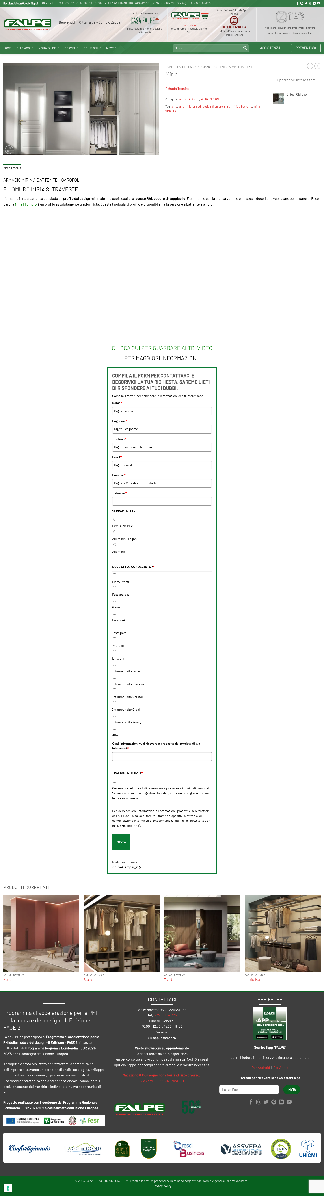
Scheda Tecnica (177, 88)
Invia (121, 842)
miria (227, 106)
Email (117, 457)
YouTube (118, 646)
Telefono (119, 439)
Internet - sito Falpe (126, 671)
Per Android (261, 1067)
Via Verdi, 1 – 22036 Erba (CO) (162, 1081)
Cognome (119, 421)
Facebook (118, 620)
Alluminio (119, 552)
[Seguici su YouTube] (318, 3)
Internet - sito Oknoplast (129, 684)
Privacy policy (162, 1186)
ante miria (185, 106)
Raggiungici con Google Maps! (20, 3)
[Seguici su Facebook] (297, 3)
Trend (168, 979)
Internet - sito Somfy (126, 722)
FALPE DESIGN (186, 67)
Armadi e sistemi (213, 67)
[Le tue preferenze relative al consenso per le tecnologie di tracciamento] (8, 1188)
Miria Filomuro (26, 204)
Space (88, 979)
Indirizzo (119, 493)
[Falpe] (27, 24)
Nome (117, 403)
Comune (119, 475)
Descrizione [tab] (12, 168)
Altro (115, 735)
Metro (7, 979)
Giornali (117, 607)
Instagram (119, 633)
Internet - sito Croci (126, 710)
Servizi (70, 48)
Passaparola (120, 595)
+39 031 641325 (166, 1015)
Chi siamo (23, 48)
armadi (197, 106)
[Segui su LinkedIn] (314, 3)
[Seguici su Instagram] (301, 3)
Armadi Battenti (241, 67)
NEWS (110, 48)
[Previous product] (317, 66)
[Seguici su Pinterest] (310, 3)
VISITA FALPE (47, 48)
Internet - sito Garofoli (128, 697)
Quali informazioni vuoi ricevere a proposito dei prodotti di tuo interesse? (156, 746)
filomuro (217, 106)
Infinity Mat (252, 979)
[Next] (320, 943)
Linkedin (118, 658)
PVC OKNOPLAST (124, 526)
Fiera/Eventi (120, 582)
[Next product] (310, 66)
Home (7, 48)
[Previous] (3, 943)
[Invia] (245, 48)
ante (174, 106)
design (207, 106)
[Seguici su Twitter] (306, 3)
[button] (9, 149)
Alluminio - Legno (124, 539)
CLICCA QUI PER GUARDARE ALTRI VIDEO (162, 347)
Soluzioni (91, 48)
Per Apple (280, 1067)
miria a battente (242, 106)
